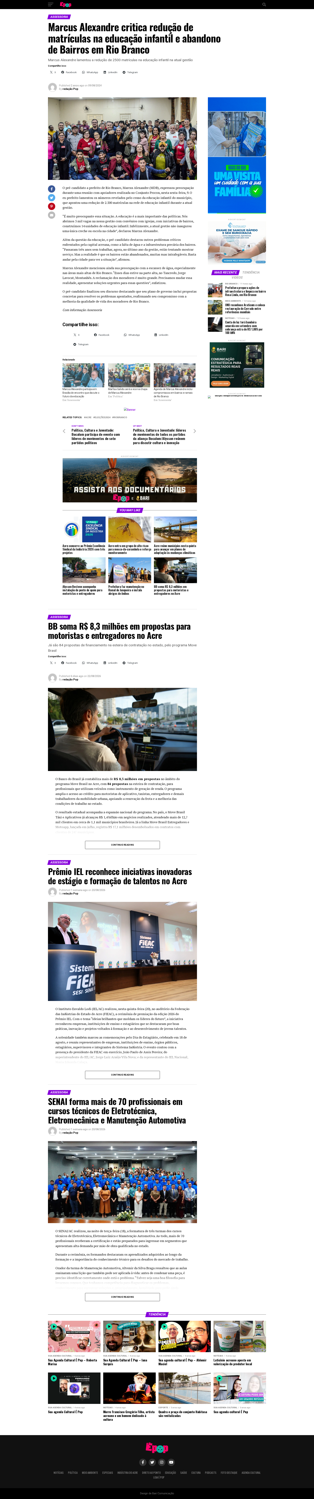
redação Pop (70, 88)
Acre (88, 417)
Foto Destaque (229, 1472)
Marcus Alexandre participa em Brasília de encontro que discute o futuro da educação (81, 393)
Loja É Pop (158, 1477)
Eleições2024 (102, 417)
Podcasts (210, 1472)
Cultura (196, 1472)
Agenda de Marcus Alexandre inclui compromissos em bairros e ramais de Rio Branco (173, 393)
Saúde (183, 1472)
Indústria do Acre (127, 1472)
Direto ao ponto (151, 1472)
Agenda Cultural (251, 1472)
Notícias (59, 1472)
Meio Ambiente (90, 1472)
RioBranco (120, 417)
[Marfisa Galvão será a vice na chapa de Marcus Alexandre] (129, 375)
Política (73, 1472)
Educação (170, 1472)
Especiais (107, 1472)
